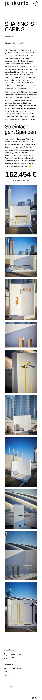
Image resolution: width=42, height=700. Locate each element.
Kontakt (11, 658)
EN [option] (36, 698)
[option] (36, 698)
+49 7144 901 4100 (15, 654)
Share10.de (9, 36)
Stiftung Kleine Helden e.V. (14, 43)
